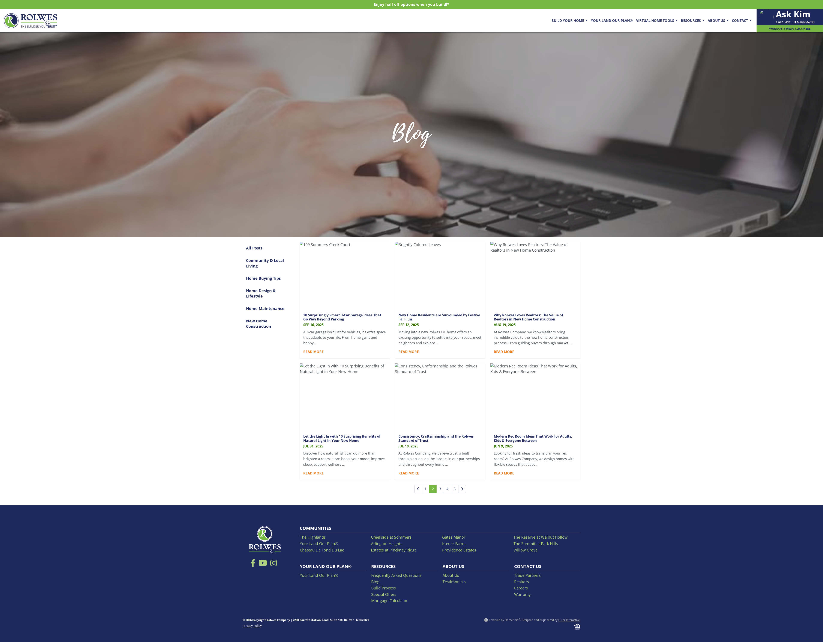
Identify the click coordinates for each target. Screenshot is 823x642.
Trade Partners (527, 575)
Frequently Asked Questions (396, 575)
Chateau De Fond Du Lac (322, 550)
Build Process (383, 588)
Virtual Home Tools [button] (655, 20)
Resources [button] (691, 20)
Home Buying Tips (263, 278)
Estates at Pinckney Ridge (394, 550)
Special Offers (383, 594)
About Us (451, 575)
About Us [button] (717, 20)
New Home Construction (258, 323)
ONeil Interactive (569, 620)
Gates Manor (453, 537)
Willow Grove (526, 550)
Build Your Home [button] (568, 20)
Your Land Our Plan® (612, 20)
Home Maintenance (265, 308)
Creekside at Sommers (391, 537)
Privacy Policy (252, 626)
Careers (521, 588)
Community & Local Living (265, 263)
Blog (375, 581)
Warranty (522, 594)
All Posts (254, 248)
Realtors (521, 581)
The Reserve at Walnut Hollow (541, 537)
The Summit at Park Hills (536, 543)
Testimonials (454, 581)
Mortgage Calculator (389, 600)
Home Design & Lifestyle (261, 293)
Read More (313, 351)
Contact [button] (740, 20)
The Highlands (313, 537)
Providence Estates (459, 550)
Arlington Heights (386, 543)
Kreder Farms (454, 543)
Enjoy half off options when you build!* (411, 4)
